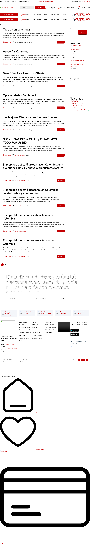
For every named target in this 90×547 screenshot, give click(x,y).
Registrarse (35, 324)
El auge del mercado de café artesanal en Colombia (29, 216)
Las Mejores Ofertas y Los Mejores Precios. (30, 117)
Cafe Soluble (77, 104)
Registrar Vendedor (49, 324)
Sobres (76, 110)
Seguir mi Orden (36, 332)
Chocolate (82, 106)
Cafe (74, 101)
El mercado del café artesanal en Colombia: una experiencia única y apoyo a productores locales (33, 166)
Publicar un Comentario (19, 155)
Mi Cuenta (7, 1)
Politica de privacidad (24, 330)
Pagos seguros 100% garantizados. (45, 1)
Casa (2, 23)
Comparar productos (37, 338)
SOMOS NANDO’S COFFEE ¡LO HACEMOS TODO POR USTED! (30, 141)
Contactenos (22, 335)
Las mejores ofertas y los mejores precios (9, 313)
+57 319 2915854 (86, 1)
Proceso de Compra (37, 335)
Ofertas (24, 14)
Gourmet (73, 108)
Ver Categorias (9, 14)
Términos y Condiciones (25, 332)
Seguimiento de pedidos (24, 1)
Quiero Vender (39, 7)
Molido (84, 107)
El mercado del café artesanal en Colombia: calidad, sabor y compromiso (30, 191)
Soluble (82, 110)
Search (72, 29)
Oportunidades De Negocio (20, 95)
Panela (72, 110)
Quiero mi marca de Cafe (51, 330)
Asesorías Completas (16, 51)
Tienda (5, 451)
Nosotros (2, 1)
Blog (30, 42)
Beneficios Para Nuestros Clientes (24, 73)
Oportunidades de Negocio (29, 312)
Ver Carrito (34, 327)
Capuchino (73, 106)
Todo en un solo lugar (16, 29)
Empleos (21, 341)
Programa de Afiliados (50, 327)
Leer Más (60, 42)
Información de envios (24, 327)
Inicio (37, 413)
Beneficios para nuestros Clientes (46, 312)
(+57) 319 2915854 (9, 344)
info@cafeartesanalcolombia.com (9, 348)
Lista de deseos (14, 1)
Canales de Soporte (24, 338)
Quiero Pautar (48, 332)
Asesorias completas (63, 312)
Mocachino (79, 107)
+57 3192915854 (82, 14)
